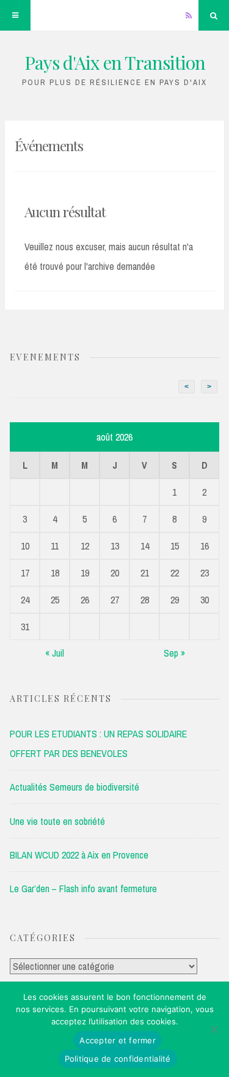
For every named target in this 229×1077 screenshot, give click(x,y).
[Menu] (15, 15)
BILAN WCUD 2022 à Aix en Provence (79, 855)
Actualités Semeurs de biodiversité (74, 787)
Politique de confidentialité (118, 1059)
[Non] (214, 1029)
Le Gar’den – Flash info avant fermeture (83, 888)
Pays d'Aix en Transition (114, 62)
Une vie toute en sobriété (57, 821)
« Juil (54, 653)
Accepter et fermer (117, 1040)
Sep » (174, 653)
